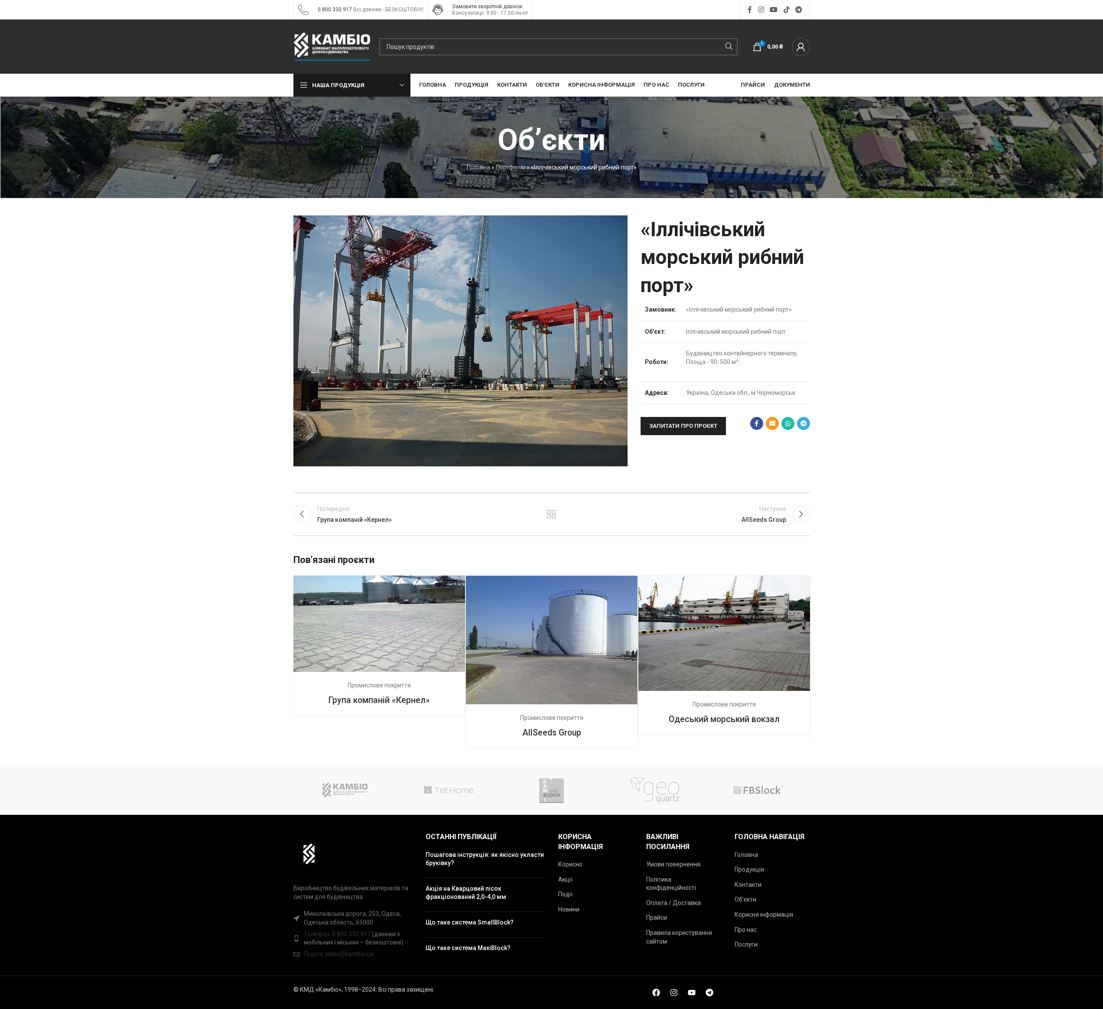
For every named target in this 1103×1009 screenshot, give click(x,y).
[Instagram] (674, 992)
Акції (565, 879)
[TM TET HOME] (448, 790)
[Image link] (304, 853)
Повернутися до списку (551, 514)
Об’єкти (745, 899)
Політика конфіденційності (671, 884)
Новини (568, 909)
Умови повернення (673, 864)
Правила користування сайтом (679, 937)
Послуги (746, 944)
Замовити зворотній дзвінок (487, 6)
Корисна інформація (764, 914)
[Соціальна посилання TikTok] (786, 9)
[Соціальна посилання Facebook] (750, 9)
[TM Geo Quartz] (654, 790)
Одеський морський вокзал (724, 719)
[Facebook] (656, 992)
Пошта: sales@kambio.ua (339, 953)
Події (565, 894)
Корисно (570, 864)
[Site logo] (303, 9)
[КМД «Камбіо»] (345, 790)
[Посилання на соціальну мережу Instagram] (761, 9)
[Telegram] (709, 992)
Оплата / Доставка (673, 902)
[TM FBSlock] (758, 790)
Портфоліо (510, 167)
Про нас (746, 929)
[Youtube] (692, 992)
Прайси (656, 917)
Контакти (748, 884)
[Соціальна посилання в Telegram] (798, 9)
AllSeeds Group (551, 733)
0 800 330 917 (335, 10)
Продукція (749, 869)
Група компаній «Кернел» (379, 700)
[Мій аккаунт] (800, 46)
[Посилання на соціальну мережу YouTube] (774, 9)
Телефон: (318, 934)
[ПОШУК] (729, 46)
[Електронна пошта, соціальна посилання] (772, 423)
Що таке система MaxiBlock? (468, 947)
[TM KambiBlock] (551, 790)
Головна (478, 167)
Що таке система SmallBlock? (470, 922)
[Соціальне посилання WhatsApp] (787, 423)
